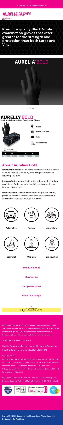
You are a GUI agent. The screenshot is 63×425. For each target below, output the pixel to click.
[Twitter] (30, 3)
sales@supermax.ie (38, 6)
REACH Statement (43, 359)
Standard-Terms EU (10, 366)
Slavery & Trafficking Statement (41, 369)
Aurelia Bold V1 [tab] (30, 108)
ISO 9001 (11, 372)
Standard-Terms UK (28, 366)
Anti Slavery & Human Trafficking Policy (18, 359)
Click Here (42, 350)
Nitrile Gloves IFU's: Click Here (16, 341)
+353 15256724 (21, 6)
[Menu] (59, 13)
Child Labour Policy (38, 362)
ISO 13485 (19, 372)
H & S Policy (53, 362)
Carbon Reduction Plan (18, 369)
